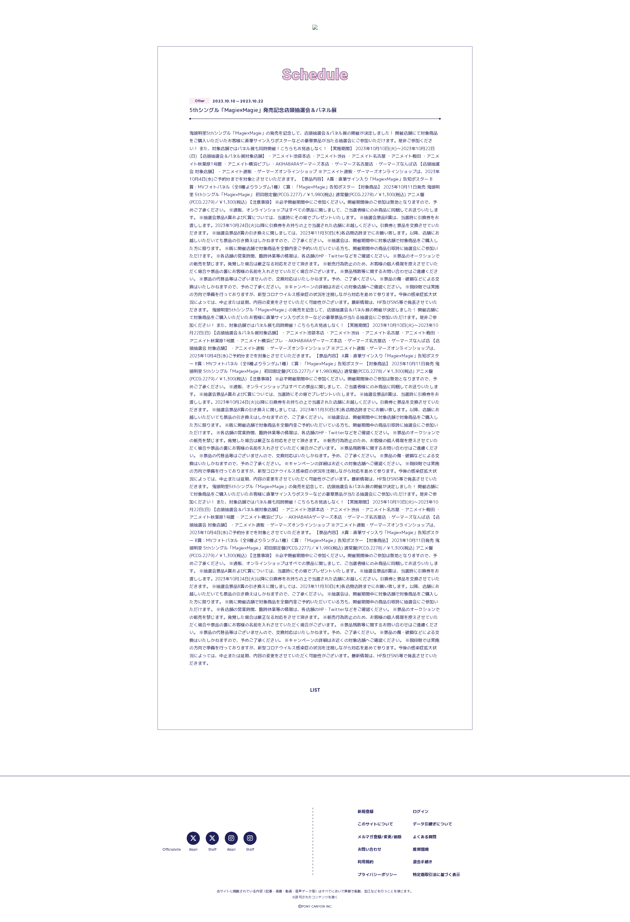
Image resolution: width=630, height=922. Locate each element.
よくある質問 (424, 837)
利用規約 (365, 862)
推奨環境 (421, 849)
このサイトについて (375, 824)
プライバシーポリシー (377, 874)
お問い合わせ (369, 849)
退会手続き (422, 862)
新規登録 (365, 811)
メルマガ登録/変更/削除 (380, 837)
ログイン (421, 811)
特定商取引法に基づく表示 (436, 874)
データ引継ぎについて (432, 824)
